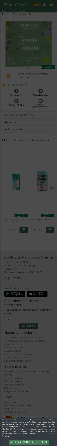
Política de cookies (46, 434)
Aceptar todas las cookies (28, 442)
